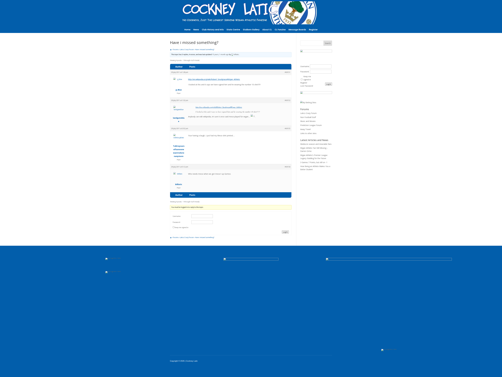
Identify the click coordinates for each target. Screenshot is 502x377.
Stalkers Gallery (251, 30)
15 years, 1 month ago (220, 54)
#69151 (287, 72)
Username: (177, 216)
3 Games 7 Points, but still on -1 (313, 162)
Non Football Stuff (308, 117)
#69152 (287, 100)
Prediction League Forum (311, 125)
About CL (267, 30)
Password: (176, 222)
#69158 (287, 167)
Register (313, 30)
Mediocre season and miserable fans (316, 144)
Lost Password (306, 86)
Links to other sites (308, 133)
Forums (175, 49)
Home (187, 30)
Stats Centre (233, 30)
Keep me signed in (181, 227)
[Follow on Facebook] (303, 361)
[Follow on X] (310, 361)
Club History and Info (213, 30)
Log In (285, 232)
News (196, 30)
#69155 (287, 128)
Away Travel (305, 129)
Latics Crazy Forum (187, 49)
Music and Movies (308, 121)
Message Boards (297, 30)
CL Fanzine (280, 30)
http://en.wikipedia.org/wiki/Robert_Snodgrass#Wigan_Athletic (214, 79)
